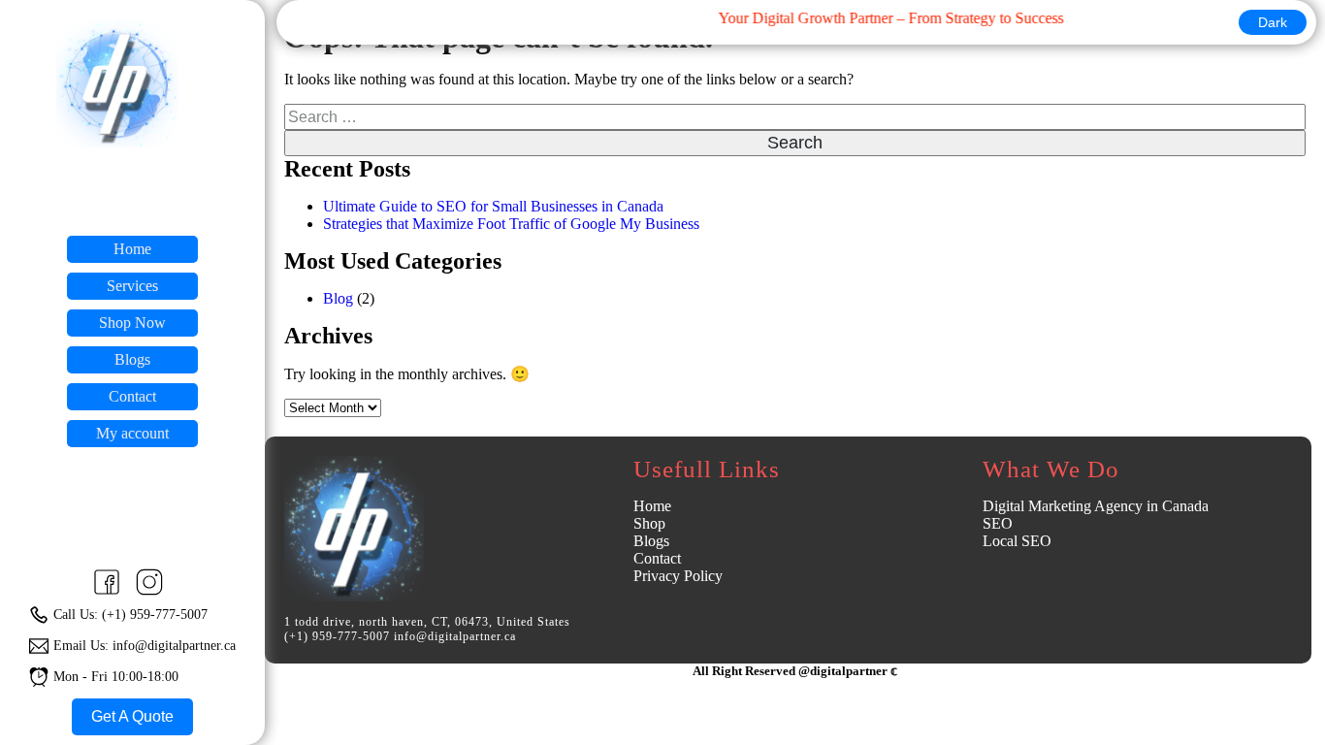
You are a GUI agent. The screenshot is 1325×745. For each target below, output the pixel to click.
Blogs (132, 359)
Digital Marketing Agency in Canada (1096, 506)
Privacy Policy (678, 575)
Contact (132, 396)
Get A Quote (132, 716)
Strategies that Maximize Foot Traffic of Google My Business (511, 223)
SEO (998, 523)
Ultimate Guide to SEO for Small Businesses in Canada (493, 206)
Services (132, 285)
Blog (338, 298)
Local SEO (1017, 541)
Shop (649, 523)
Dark (1272, 22)
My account (132, 433)
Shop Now (132, 322)
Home (132, 249)
